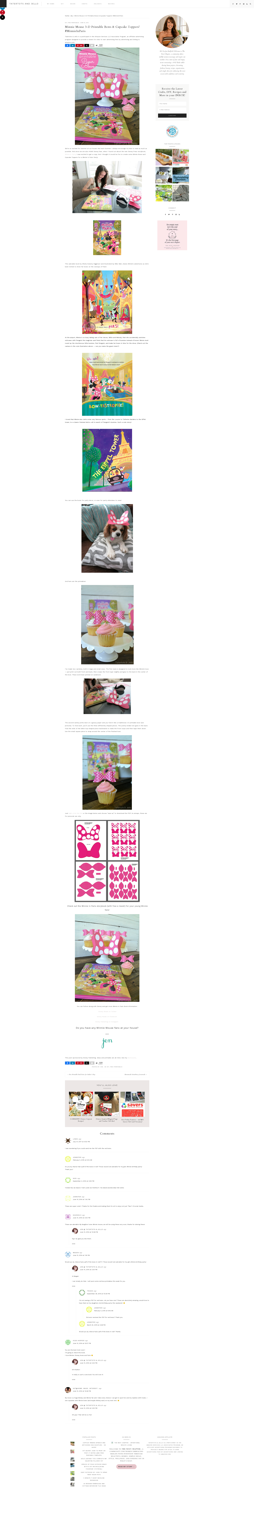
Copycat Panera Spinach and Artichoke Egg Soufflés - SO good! (94, 1445)
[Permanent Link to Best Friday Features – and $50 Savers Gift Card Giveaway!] (132, 1116)
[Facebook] (165, 214)
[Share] (67, 45)
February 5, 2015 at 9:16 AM (103, 1310)
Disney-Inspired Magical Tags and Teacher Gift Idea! (107, 1120)
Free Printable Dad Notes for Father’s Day (82, 1074)
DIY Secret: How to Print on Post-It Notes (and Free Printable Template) (94, 1453)
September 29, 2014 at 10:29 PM (98, 1293)
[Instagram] (176, 214)
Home (67, 16)
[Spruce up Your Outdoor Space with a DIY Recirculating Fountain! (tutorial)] (180, 175)
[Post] (86, 45)
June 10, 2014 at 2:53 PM (81, 1218)
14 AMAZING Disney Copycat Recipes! (81, 1120)
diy (72, 16)
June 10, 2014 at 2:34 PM (88, 1269)
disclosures (132, 1058)
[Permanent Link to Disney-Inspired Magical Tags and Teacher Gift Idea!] (107, 1115)
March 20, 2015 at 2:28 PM (96, 1325)
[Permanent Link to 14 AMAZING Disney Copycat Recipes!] (81, 1115)
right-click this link (76, 813)
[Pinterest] (172, 214)
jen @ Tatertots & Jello (91, 1229)
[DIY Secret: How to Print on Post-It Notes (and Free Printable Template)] (180, 157)
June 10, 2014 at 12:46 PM (82, 1391)
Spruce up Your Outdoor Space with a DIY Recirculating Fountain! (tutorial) (94, 1467)
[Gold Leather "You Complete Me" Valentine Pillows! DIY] (164, 175)
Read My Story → (126, 1466)
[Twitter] (169, 214)
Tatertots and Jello (24, 4)
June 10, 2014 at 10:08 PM (89, 1232)
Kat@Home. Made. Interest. (85, 1388)
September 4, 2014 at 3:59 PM (83, 1181)
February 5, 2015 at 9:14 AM (82, 1160)
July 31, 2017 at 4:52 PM (81, 1141)
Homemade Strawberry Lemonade (135, 1074)
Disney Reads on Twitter (107, 1011)
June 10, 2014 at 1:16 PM (81, 1255)
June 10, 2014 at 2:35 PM (88, 1408)
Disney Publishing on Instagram (107, 1022)
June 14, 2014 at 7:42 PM (81, 1199)
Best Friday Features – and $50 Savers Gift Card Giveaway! (133, 1121)
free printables (73, 22)
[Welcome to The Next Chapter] (126, 1444)
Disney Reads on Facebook (107, 1016)
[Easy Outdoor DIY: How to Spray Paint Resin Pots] (164, 193)
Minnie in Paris (70, 154)
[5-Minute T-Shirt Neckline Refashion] (180, 193)
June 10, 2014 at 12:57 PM (82, 1343)
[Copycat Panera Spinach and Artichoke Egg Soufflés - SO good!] (164, 157)
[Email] (92, 45)
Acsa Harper (78, 1340)
